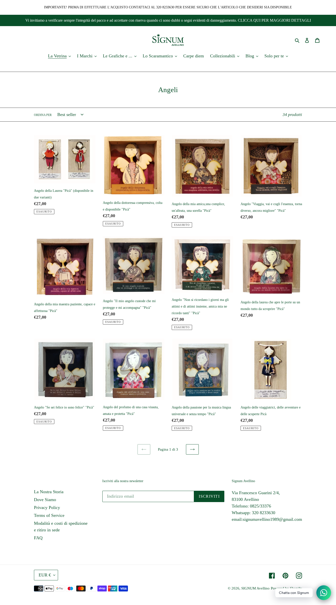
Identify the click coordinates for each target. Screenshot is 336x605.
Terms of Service (49, 515)
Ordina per (43, 115)
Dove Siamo (45, 499)
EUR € (45, 574)
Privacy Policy (47, 507)
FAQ (38, 537)
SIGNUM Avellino (255, 588)
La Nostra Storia (48, 491)
